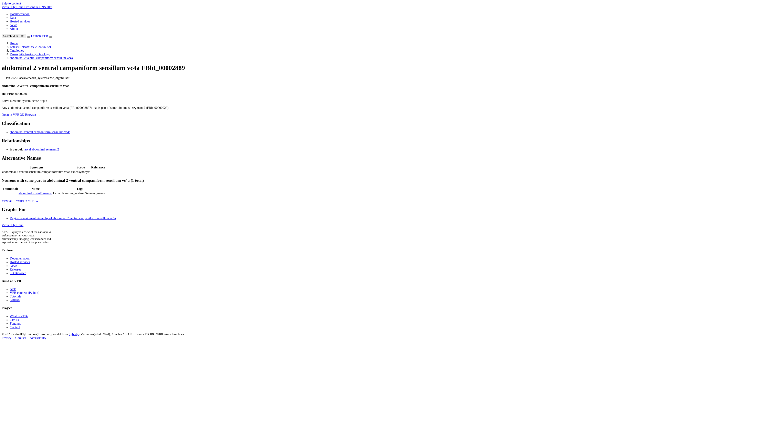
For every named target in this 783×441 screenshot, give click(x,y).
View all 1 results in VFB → (20, 201)
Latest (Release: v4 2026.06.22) (30, 47)
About (14, 28)
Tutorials (15, 296)
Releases (15, 269)
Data (13, 17)
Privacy (6, 338)
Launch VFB (40, 36)
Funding (15, 323)
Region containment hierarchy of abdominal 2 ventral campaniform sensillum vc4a (63, 218)
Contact (15, 327)
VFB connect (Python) (24, 292)
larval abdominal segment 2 (41, 149)
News (13, 25)
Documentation (20, 14)
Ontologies (17, 50)
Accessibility (38, 338)
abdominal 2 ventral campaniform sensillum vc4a (41, 58)
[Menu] (50, 37)
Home (14, 43)
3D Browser (18, 273)
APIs (13, 289)
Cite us (14, 320)
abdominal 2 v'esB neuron (35, 193)
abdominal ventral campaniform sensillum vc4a (40, 132)
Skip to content (11, 3)
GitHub (15, 300)
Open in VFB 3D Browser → (21, 114)
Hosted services (20, 21)
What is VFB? (19, 316)
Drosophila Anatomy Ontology (30, 54)
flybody (74, 334)
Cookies (20, 338)
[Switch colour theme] (28, 37)
